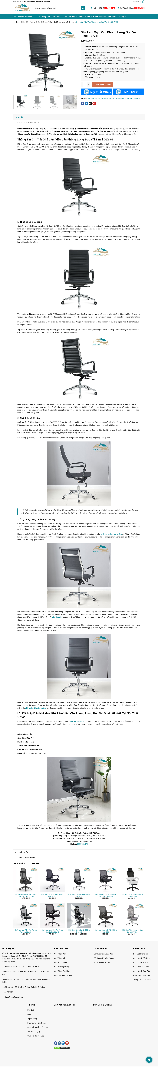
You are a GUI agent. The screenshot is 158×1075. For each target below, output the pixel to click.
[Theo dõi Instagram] (59, 1043)
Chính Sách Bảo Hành (27, 858)
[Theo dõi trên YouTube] (67, 1043)
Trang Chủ (45, 17)
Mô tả (20, 117)
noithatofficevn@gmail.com (13, 997)
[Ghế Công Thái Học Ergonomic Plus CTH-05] (79, 879)
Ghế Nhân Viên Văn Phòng (64, 22)
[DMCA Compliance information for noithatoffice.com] (62, 1048)
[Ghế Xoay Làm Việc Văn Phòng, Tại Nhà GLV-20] (25, 915)
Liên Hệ (34, 1069)
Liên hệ (121, 17)
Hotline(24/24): (104, 8)
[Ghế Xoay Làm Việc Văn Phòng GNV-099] (79, 915)
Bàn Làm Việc (84, 17)
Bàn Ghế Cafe (99, 17)
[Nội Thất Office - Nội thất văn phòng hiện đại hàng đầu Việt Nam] (22, 8)
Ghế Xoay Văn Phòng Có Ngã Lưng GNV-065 (132, 931)
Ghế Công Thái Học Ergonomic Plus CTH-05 (79, 895)
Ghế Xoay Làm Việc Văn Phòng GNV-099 (79, 931)
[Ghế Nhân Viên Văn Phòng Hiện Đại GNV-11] (52, 879)
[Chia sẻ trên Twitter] (86, 103)
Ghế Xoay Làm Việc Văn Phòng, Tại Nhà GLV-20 (26, 931)
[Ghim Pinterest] (94, 103)
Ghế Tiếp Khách (135, 98)
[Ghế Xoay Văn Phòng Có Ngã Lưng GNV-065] (132, 915)
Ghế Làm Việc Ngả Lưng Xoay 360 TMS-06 (132, 895)
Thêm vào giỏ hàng (102, 84)
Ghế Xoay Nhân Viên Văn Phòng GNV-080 (106, 931)
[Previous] (17, 61)
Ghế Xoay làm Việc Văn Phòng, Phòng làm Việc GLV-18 (25, 895)
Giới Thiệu (56, 17)
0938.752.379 (82, 844)
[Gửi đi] (83, 8)
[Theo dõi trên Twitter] (63, 1043)
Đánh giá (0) (23, 852)
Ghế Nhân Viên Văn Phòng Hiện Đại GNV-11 (52, 895)
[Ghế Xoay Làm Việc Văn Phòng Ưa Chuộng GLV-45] (52, 915)
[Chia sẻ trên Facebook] (82, 103)
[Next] (73, 61)
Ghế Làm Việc (69, 17)
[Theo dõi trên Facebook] (55, 1043)
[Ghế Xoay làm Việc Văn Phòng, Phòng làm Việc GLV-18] (25, 879)
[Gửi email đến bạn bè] (90, 103)
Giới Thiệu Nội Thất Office (21, 1069)
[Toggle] (15, 117)
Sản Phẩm (30, 22)
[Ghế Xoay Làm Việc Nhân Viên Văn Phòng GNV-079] (105, 879)
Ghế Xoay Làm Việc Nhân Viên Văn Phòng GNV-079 (105, 895)
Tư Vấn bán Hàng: (132, 8)
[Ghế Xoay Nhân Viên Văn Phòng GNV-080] (105, 915)
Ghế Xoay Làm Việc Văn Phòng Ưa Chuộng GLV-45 (52, 931)
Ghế (37, 22)
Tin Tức (111, 17)
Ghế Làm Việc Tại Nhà (122, 98)
